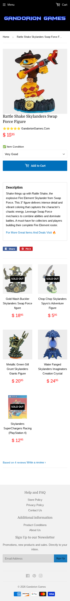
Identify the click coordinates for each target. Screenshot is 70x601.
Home (6, 36)
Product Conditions (35, 525)
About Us (35, 530)
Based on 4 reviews (14, 462)
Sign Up (60, 558)
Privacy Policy (35, 505)
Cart (64, 4)
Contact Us (35, 510)
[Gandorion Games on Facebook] (28, 576)
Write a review (35, 462)
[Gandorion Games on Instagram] (41, 576)
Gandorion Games (36, 586)
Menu (10, 4)
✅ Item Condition (13, 146)
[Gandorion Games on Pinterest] (34, 576)
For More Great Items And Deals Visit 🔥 (31, 232)
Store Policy (35, 499)
